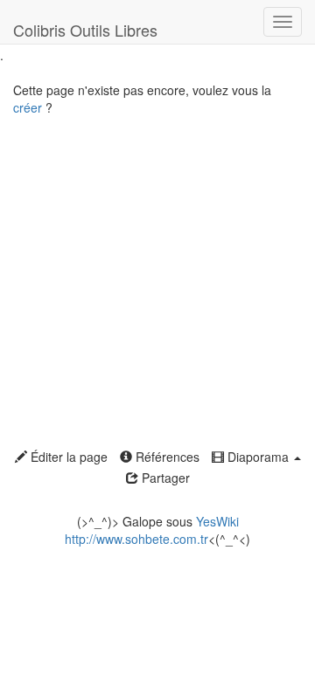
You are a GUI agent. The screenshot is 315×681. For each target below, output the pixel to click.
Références (166, 456)
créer (27, 107)
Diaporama (258, 456)
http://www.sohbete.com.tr (136, 538)
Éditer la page (67, 456)
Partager (164, 477)
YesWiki (217, 521)
